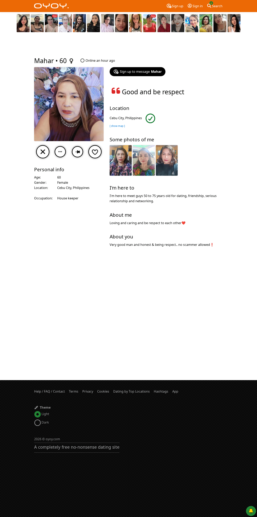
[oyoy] (51, 6)
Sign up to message (141, 71)
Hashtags (161, 391)
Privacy (87, 391)
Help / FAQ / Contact (49, 391)
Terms (73, 391)
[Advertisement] (128, 45)
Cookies (103, 391)
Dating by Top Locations (131, 391)
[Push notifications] (251, 511)
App (175, 391)
